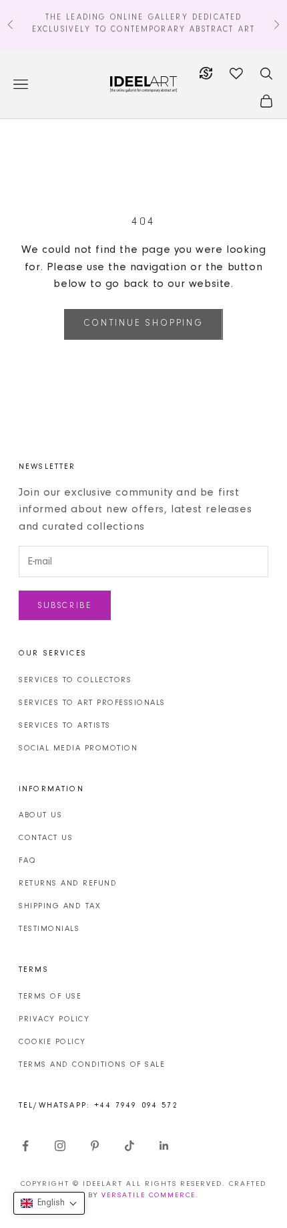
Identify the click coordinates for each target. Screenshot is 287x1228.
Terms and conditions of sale (92, 1065)
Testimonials (49, 929)
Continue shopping (143, 323)
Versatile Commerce (148, 1195)
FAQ (28, 861)
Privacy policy (54, 1019)
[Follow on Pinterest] (94, 1145)
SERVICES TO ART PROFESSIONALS (92, 703)
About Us (40, 815)
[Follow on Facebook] (25, 1145)
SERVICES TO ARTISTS (65, 726)
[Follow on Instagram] (60, 1145)
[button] (49, 1203)
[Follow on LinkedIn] (164, 1145)
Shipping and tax (60, 906)
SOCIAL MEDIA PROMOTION (78, 748)
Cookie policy (52, 1042)
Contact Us (46, 838)
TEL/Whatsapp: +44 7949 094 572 (98, 1106)
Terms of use (50, 997)
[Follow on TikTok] (129, 1145)
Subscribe (64, 605)
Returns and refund (68, 884)
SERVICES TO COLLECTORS (75, 680)
